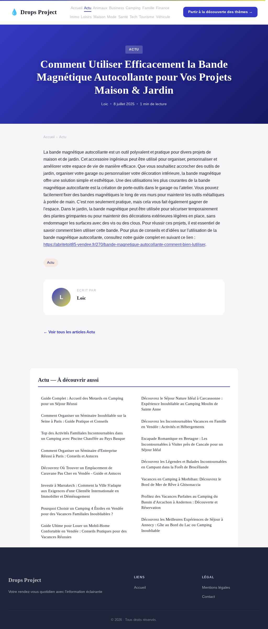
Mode (111, 17)
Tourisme (146, 17)
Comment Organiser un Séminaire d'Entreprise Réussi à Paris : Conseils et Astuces (79, 453)
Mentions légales (216, 587)
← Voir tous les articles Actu (69, 332)
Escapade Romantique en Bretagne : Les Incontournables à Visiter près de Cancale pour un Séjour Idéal (182, 444)
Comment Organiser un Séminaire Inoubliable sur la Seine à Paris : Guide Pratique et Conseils (83, 418)
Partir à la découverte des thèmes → (220, 12)
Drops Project (33, 12)
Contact (208, 596)
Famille (148, 8)
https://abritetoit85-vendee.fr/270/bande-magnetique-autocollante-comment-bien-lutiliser (124, 244)
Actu (87, 8)
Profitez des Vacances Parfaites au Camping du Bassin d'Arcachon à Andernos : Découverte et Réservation (179, 502)
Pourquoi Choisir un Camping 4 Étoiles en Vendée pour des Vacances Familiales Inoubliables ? (82, 511)
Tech (133, 17)
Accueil (76, 8)
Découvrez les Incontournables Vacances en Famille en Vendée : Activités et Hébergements (183, 424)
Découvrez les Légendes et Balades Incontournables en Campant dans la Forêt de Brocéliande (184, 464)
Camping (133, 8)
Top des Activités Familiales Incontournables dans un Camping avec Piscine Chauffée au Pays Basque (83, 436)
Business (116, 8)
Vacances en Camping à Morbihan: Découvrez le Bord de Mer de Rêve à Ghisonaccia (181, 482)
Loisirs (86, 17)
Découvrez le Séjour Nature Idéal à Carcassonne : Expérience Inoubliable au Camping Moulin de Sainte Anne (181, 404)
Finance (162, 8)
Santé (123, 17)
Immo (74, 17)
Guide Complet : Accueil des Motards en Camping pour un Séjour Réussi (82, 401)
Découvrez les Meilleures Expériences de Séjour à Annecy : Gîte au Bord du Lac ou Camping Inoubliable (182, 525)
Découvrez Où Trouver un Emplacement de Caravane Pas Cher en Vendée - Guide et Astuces (81, 470)
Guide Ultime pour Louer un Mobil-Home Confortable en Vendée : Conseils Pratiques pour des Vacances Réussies (84, 531)
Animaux (100, 8)
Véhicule (163, 17)
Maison (99, 17)
